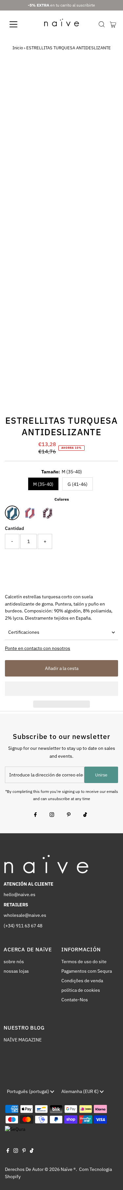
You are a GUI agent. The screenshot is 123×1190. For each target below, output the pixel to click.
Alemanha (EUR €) (80, 1091)
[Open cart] (113, 24)
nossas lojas (16, 971)
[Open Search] (102, 24)
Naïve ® (68, 1169)
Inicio (17, 48)
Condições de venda (82, 981)
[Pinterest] (68, 815)
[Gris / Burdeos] (47, 513)
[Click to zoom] (107, 78)
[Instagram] (52, 815)
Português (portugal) (28, 1091)
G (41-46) (78, 484)
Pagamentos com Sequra (86, 971)
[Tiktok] (85, 815)
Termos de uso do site (84, 961)
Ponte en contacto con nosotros (37, 648)
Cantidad (14, 528)
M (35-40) (43, 484)
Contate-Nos (74, 1000)
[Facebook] (35, 815)
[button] (61, 688)
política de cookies (80, 990)
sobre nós (14, 961)
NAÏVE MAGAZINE (23, 1040)
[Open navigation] (19, 24)
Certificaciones (23, 632)
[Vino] (30, 513)
